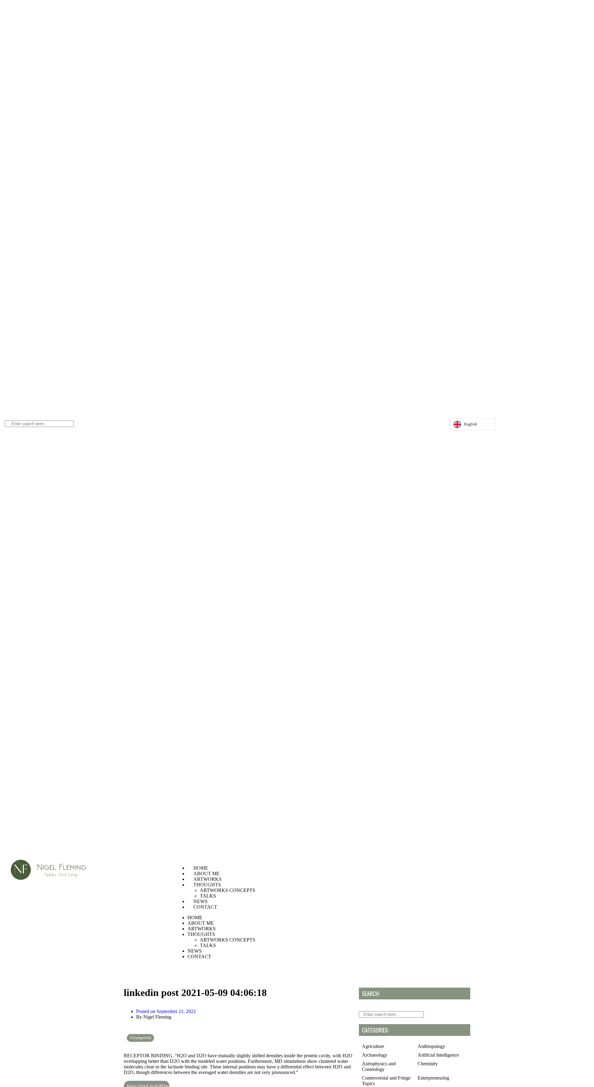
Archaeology (374, 1055)
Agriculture (373, 1046)
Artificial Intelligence (438, 1055)
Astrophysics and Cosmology (379, 1066)
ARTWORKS (207, 879)
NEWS (200, 901)
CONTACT (205, 907)
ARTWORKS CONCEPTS (227, 890)
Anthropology (431, 1046)
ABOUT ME (206, 873)
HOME (200, 868)
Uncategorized (140, 1038)
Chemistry (428, 1063)
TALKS (208, 895)
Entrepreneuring (433, 1077)
